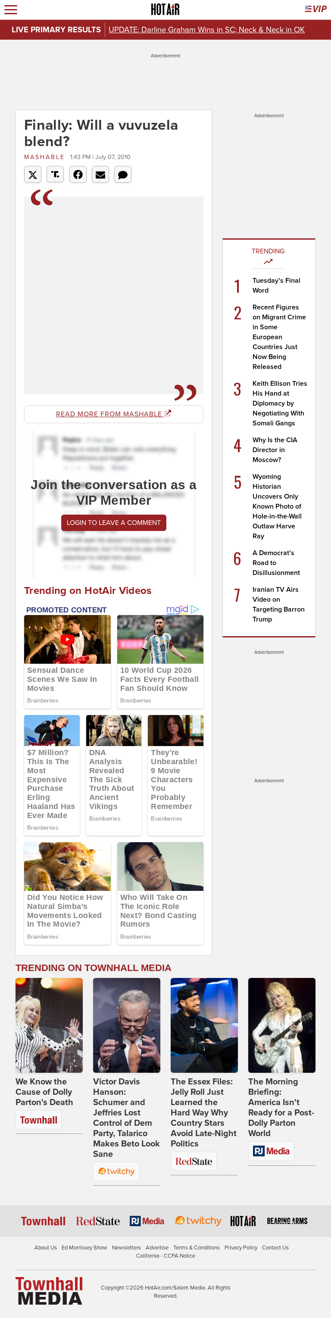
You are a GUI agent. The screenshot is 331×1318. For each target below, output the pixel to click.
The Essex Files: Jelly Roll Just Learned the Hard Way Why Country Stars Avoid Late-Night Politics (204, 1113)
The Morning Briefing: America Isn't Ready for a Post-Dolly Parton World (281, 1108)
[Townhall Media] (49, 1290)
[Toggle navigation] (10, 9)
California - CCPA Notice (165, 1255)
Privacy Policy (241, 1247)
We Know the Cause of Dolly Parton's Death (44, 1092)
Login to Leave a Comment (114, 522)
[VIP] (316, 9)
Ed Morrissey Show (84, 1247)
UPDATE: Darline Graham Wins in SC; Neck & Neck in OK (207, 29)
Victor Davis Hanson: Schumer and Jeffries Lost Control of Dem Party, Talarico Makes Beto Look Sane (126, 1118)
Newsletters (126, 1247)
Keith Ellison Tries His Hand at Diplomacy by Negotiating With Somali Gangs (280, 403)
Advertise (157, 1247)
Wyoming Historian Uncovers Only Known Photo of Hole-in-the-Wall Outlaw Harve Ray (277, 506)
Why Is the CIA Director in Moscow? (275, 450)
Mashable (46, 157)
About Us (45, 1247)
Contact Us (275, 1247)
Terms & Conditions (196, 1247)
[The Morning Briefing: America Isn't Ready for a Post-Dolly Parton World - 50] (281, 1025)
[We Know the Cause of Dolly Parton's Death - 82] (49, 1025)
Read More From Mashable (110, 414)
